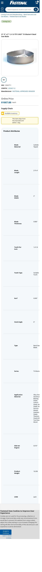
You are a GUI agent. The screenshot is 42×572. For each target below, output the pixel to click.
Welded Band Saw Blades (18, 16)
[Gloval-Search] (36, 9)
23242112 (11, 88)
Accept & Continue (6, 532)
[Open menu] (2, 2)
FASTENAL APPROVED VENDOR (23, 91)
